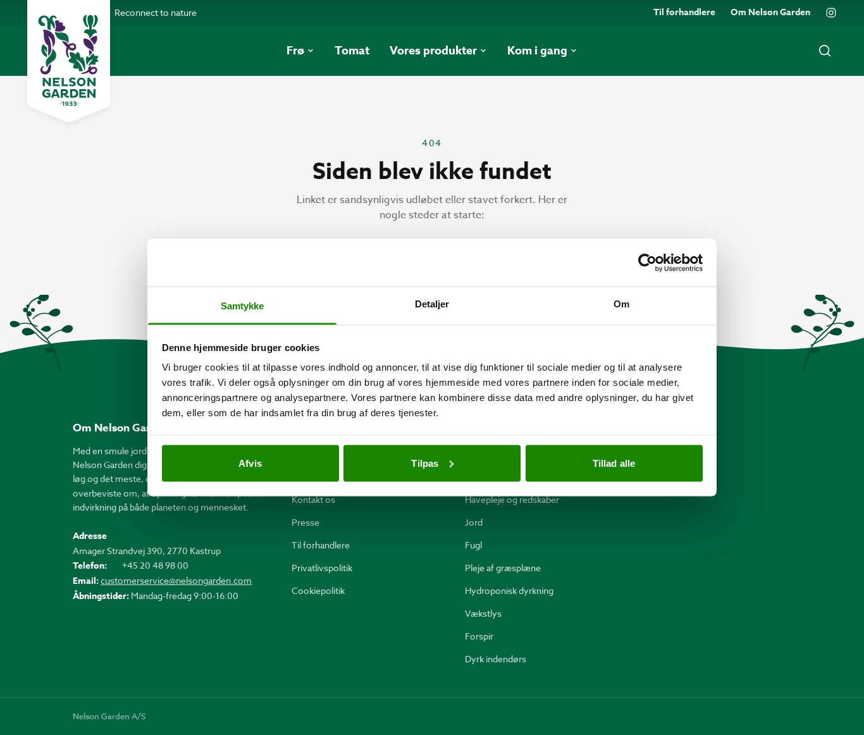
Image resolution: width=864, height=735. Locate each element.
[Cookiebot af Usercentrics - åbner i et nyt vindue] (647, 262)
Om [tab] (621, 304)
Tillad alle (614, 462)
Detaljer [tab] (432, 304)
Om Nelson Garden (770, 12)
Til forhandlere (684, 12)
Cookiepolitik (318, 590)
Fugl (473, 545)
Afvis (250, 462)
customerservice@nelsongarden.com (176, 580)
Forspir (479, 636)
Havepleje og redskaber (512, 499)
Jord (474, 522)
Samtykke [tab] (242, 305)
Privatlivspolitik (322, 568)
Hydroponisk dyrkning (509, 590)
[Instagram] (831, 12)
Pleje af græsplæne (503, 568)
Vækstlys (483, 613)
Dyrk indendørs (495, 659)
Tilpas (424, 462)
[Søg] (825, 51)
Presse (305, 522)
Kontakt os (313, 499)
